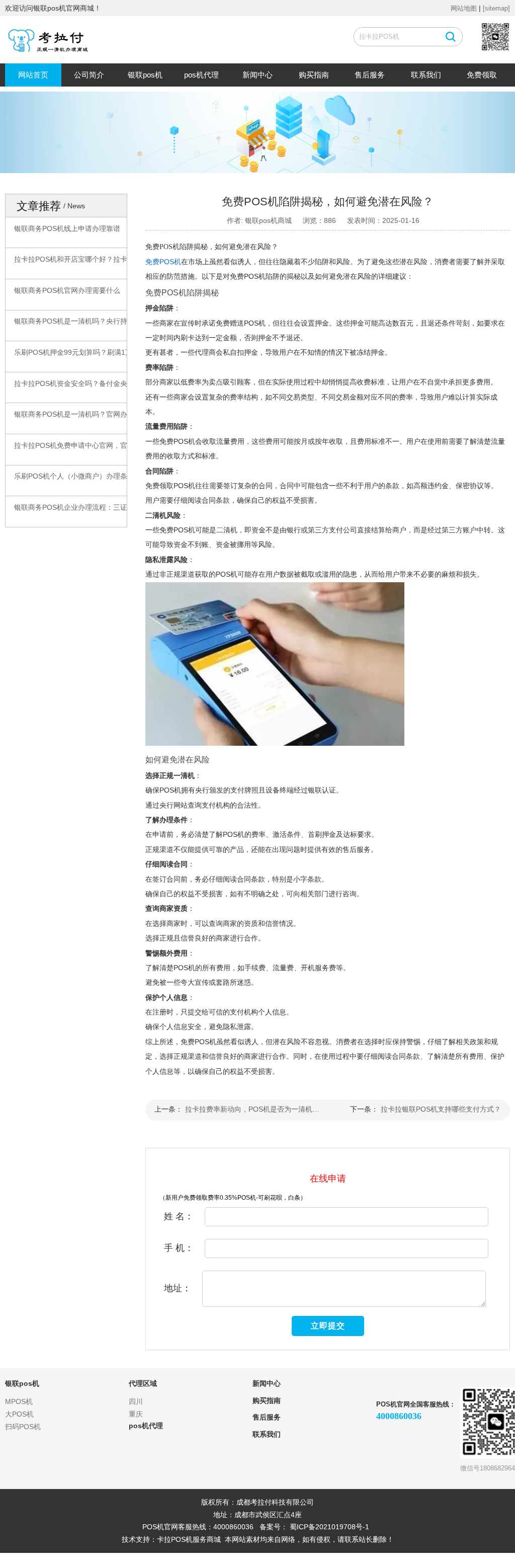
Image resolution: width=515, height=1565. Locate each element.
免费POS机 (163, 262)
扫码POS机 (23, 1427)
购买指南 (314, 74)
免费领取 (482, 74)
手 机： (179, 1248)
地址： (177, 1288)
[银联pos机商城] (52, 41)
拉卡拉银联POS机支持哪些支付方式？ (441, 1109)
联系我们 (426, 74)
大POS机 (19, 1414)
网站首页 (33, 74)
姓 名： (179, 1216)
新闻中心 (257, 74)
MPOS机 (19, 1401)
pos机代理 (201, 74)
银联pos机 (145, 74)
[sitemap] (496, 8)
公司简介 (89, 74)
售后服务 (370, 74)
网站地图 (464, 8)
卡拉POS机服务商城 (189, 1539)
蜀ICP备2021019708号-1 (329, 1527)
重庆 (136, 1414)
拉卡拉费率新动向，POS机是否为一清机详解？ (254, 1109)
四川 (136, 1401)
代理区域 (143, 1383)
